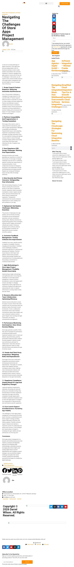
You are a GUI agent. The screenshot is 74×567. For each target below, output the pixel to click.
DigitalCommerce (8, 463)
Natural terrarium (57, 181)
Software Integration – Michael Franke (67, 64)
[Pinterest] (54, 30)
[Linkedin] (62, 507)
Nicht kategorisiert (10, 12)
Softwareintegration (9, 467)
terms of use (57, 47)
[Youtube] (65, 507)
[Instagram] (54, 27)
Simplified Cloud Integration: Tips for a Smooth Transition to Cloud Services (67, 93)
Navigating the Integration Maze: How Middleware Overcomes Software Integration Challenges (57, 96)
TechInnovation (18, 467)
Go (71, 148)
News (3, 12)
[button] (46, 3)
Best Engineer (56, 55)
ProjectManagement (9, 465)
